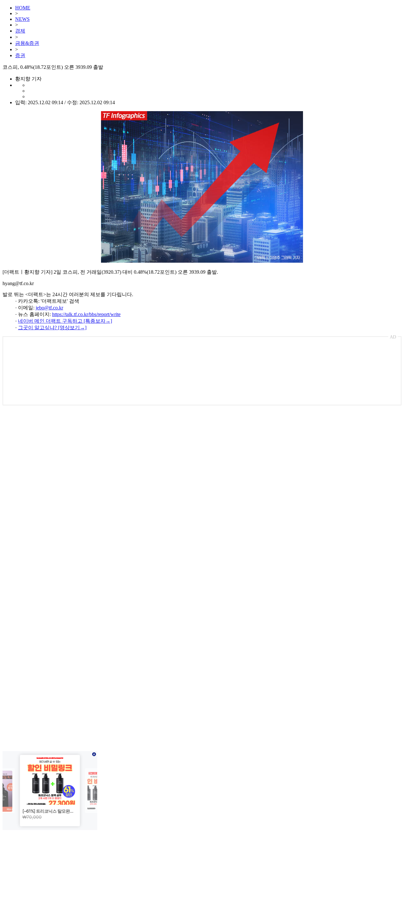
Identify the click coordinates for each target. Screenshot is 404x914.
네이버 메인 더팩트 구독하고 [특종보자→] (65, 321)
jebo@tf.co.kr (49, 307)
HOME (22, 7)
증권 (20, 55)
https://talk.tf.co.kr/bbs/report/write (86, 314)
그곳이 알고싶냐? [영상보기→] (52, 327)
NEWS (22, 19)
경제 (20, 30)
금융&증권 (27, 43)
